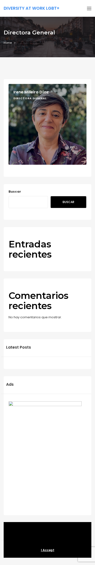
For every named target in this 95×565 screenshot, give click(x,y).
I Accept (47, 550)
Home (8, 43)
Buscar (15, 191)
